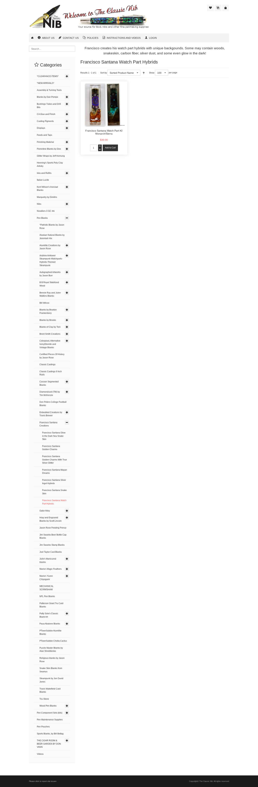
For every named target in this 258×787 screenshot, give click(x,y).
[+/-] (144, 73)
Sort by (103, 73)
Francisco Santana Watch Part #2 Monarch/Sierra (104, 132)
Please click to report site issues (43, 781)
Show (151, 73)
